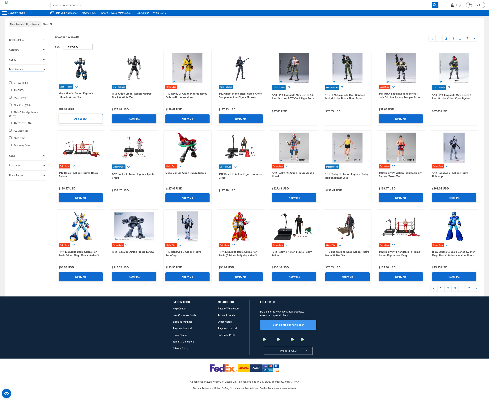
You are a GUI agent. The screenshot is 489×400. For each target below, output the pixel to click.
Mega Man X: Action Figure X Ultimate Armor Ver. (76, 95)
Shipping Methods (183, 321)
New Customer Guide (184, 315)
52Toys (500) (21, 83)
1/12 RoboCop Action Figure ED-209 (133, 251)
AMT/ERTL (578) (23, 123)
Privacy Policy (181, 348)
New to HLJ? (89, 13)
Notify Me (134, 118)
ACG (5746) (20, 97)
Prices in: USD (288, 350)
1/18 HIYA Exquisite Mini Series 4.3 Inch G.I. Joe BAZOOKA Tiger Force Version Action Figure (293, 98)
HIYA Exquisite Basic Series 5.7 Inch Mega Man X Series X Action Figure (453, 253)
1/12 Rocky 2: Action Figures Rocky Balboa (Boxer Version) (186, 95)
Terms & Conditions (183, 341)
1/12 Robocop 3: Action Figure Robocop (450, 174)
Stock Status (180, 335)
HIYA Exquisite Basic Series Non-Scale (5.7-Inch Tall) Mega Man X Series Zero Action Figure (238, 255)
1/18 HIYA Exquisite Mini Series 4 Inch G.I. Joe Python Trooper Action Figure (400, 97)
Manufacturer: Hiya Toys (25, 24)
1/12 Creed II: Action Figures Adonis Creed (240, 175)
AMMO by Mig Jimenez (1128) (24, 114)
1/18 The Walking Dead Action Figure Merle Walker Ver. (347, 253)
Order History (225, 321)
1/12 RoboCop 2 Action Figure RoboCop (183, 253)
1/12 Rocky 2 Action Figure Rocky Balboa (292, 253)
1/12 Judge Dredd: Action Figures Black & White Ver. (131, 95)
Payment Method (227, 328)
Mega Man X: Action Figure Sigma (185, 173)
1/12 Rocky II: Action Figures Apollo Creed (133, 175)
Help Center (142, 13)
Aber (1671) (20, 138)
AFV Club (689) (22, 105)
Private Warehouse (228, 308)
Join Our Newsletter (66, 13)
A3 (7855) (19, 90)
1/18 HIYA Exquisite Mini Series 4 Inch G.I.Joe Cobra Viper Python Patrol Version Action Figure (451, 98)
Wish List (158, 13)
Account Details (226, 315)
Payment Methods (183, 328)
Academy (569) (22, 145)
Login (459, 5)
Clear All (47, 24)
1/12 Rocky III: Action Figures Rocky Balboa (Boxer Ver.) (346, 175)
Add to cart (80, 118)
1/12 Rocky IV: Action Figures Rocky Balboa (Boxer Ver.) (400, 174)
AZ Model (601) (22, 130)
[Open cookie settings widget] (6, 393)
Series (12, 59)
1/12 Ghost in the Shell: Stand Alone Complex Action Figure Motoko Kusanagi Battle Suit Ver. (240, 97)
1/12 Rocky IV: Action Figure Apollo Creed (293, 174)
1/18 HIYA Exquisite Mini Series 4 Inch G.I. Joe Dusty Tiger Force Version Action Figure (345, 98)
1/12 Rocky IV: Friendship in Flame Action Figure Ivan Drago (399, 253)
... (460, 38)
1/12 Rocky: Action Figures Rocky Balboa (78, 174)
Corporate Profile (227, 335)
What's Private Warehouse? (116, 13)
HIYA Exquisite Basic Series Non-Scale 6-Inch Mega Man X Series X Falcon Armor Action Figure (79, 255)
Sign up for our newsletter (288, 324)
